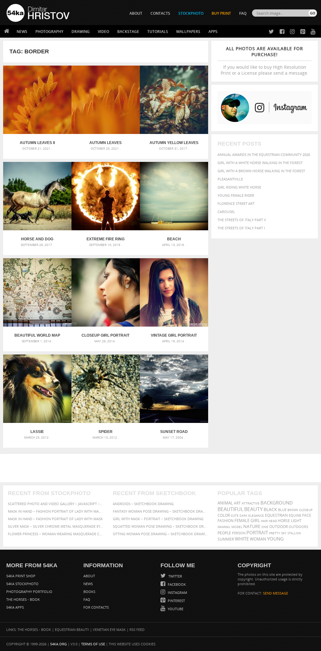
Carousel (226, 211)
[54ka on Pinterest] (301, 32)
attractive (251, 503)
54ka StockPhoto (22, 583)
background (276, 503)
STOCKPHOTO (190, 13)
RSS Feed (137, 629)
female (242, 520)
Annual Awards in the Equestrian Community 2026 (264, 154)
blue (282, 509)
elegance (256, 516)
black (270, 509)
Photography (49, 31)
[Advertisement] (162, 468)
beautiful (230, 509)
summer (226, 539)
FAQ (242, 13)
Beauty (253, 509)
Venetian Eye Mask (109, 629)
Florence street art (236, 203)
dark (243, 516)
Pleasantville (230, 179)
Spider (105, 432)
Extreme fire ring (105, 239)
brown (292, 510)
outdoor (278, 526)
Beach (174, 239)
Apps (213, 31)
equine (295, 515)
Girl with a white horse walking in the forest (260, 162)
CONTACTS (160, 13)
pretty (274, 533)
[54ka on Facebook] (281, 32)
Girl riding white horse (239, 187)
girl (255, 520)
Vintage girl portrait (174, 335)
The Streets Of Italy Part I (241, 228)
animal (225, 503)
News (22, 31)
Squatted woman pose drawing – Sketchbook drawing (160, 526)
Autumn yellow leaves (174, 143)
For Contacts (96, 607)
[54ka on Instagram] (291, 32)
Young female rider (236, 195)
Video (103, 31)
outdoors (298, 527)
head (273, 521)
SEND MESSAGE (275, 593)
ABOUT (135, 13)
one (264, 527)
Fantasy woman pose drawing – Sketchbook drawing (160, 511)
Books (89, 591)
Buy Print (221, 13)
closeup (306, 510)
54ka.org (58, 644)
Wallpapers (188, 31)
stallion (294, 533)
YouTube (175, 608)
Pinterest (176, 600)
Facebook (176, 584)
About (89, 576)
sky (284, 533)
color (224, 515)
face (306, 515)
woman (258, 539)
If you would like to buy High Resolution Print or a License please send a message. (264, 60)
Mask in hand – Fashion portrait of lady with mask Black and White (55, 511)
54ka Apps (15, 607)
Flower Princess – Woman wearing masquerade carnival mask (55, 533)
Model (236, 527)
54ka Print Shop (20, 576)
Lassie (37, 432)
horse (284, 520)
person (238, 533)
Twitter (174, 576)
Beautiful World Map (37, 335)
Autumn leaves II (37, 143)
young (275, 539)
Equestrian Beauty (72, 629)
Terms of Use (93, 644)
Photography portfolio (29, 591)
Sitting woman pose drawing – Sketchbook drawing (160, 533)
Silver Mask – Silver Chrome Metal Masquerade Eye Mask (55, 526)
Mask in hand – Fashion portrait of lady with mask (55, 518)
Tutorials (157, 31)
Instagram (177, 592)
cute (235, 516)
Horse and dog (37, 239)
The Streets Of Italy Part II (242, 219)
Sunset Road (174, 432)
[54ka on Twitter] (270, 32)
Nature (251, 526)
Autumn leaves (105, 143)
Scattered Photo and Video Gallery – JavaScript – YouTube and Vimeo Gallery (55, 503)
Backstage (128, 31)
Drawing (80, 31)
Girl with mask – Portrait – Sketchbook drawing (158, 518)
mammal (224, 527)
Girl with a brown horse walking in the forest (261, 170)
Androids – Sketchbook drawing (143, 503)
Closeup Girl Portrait (105, 335)
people (224, 533)
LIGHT (296, 520)
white (242, 539)
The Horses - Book (23, 599)
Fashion (226, 520)
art (237, 503)
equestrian (276, 515)
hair (264, 521)
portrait (257, 532)
